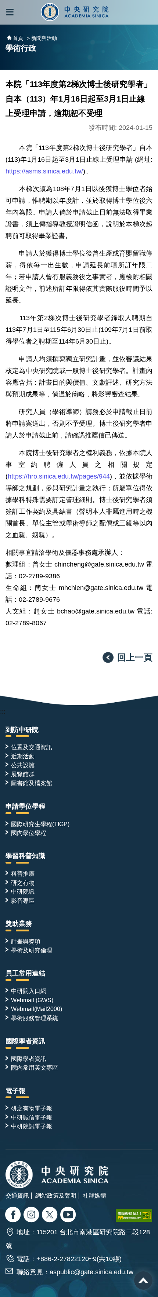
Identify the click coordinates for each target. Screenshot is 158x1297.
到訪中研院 (22, 729)
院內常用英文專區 (34, 1067)
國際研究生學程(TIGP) (40, 824)
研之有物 (23, 882)
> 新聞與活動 (42, 38)
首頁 (18, 38)
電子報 (15, 1091)
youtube (69, 1215)
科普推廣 (23, 873)
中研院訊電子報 (31, 1126)
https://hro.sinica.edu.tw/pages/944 (59, 476)
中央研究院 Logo (74, 12)
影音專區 (23, 900)
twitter (32, 1215)
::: (3, 711)
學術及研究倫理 (31, 950)
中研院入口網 (28, 991)
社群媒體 (94, 1195)
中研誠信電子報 (31, 1117)
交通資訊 (17, 1195)
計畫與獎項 (25, 941)
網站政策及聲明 (55, 1195)
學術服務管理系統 (34, 1018)
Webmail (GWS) (32, 1000)
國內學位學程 (28, 832)
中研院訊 (23, 891)
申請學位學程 (25, 806)
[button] (10, 12)
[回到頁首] (143, 1280)
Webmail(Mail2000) (36, 1008)
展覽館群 (23, 774)
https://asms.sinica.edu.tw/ (44, 171)
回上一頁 (134, 657)
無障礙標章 (134, 1215)
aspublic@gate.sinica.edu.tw (91, 1272)
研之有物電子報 (31, 1108)
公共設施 (23, 765)
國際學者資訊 (25, 1041)
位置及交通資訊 (31, 747)
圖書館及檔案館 (31, 783)
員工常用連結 (25, 973)
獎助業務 (19, 923)
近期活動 (23, 756)
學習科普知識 (25, 856)
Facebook (13, 1215)
